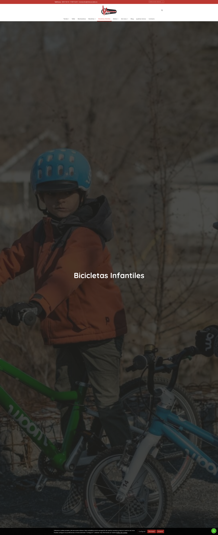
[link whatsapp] (213, 530)
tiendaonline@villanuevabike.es (88, 2)
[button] (66, 19)
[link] (109, 10)
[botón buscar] (162, 10)
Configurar (142, 531)
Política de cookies (121, 532)
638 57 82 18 (65, 2)
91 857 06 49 (74, 2)
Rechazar (151, 531)
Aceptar (160, 531)
